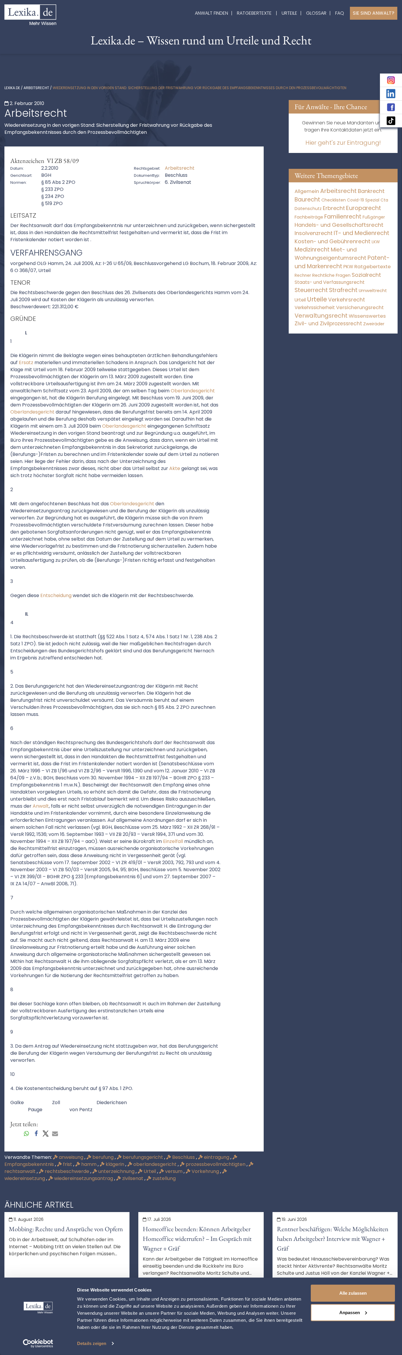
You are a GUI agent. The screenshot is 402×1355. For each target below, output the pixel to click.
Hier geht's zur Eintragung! (343, 143)
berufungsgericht (143, 1157)
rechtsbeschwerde (67, 1171)
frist (67, 1164)
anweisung (71, 1157)
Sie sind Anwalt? (373, 13)
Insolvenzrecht (314, 233)
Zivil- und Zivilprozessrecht (328, 323)
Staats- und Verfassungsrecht (330, 282)
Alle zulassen (353, 1293)
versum (174, 1171)
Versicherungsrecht (360, 307)
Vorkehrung (205, 1171)
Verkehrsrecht (346, 299)
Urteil (149, 1171)
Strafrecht (343, 290)
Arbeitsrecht (36, 87)
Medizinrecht (312, 250)
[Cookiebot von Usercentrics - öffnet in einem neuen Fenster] (38, 1343)
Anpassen (349, 1312)
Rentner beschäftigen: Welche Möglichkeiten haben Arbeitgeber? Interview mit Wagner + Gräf (332, 1239)
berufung (103, 1157)
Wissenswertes (367, 315)
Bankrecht (371, 191)
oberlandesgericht (155, 1164)
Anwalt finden (211, 13)
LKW (376, 242)
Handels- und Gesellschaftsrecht (339, 225)
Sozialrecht (366, 275)
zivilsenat (132, 1178)
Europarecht (363, 208)
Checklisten (333, 200)
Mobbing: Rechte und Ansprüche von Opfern (66, 1229)
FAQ (339, 13)
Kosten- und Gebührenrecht (333, 241)
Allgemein (307, 191)
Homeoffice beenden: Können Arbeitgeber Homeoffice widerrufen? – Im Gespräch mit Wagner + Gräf (197, 1239)
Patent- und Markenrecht (342, 262)
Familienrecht (342, 217)
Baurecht (307, 200)
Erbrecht (334, 208)
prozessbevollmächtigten (216, 1164)
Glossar (316, 13)
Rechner (303, 275)
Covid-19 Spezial (363, 200)
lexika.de (12, 87)
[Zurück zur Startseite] (30, 14)
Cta (384, 200)
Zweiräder (373, 324)
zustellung (163, 1178)
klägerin (114, 1164)
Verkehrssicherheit (315, 307)
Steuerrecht (311, 290)
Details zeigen (91, 1343)
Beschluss (183, 1157)
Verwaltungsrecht (321, 315)
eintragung (216, 1157)
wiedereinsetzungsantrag (83, 1178)
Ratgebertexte (254, 13)
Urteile (289, 13)
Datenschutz (308, 208)
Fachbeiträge (309, 217)
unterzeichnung (116, 1171)
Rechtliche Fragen (331, 275)
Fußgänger (374, 217)
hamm (89, 1164)
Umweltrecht (373, 290)
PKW (348, 267)
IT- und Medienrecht (361, 233)
